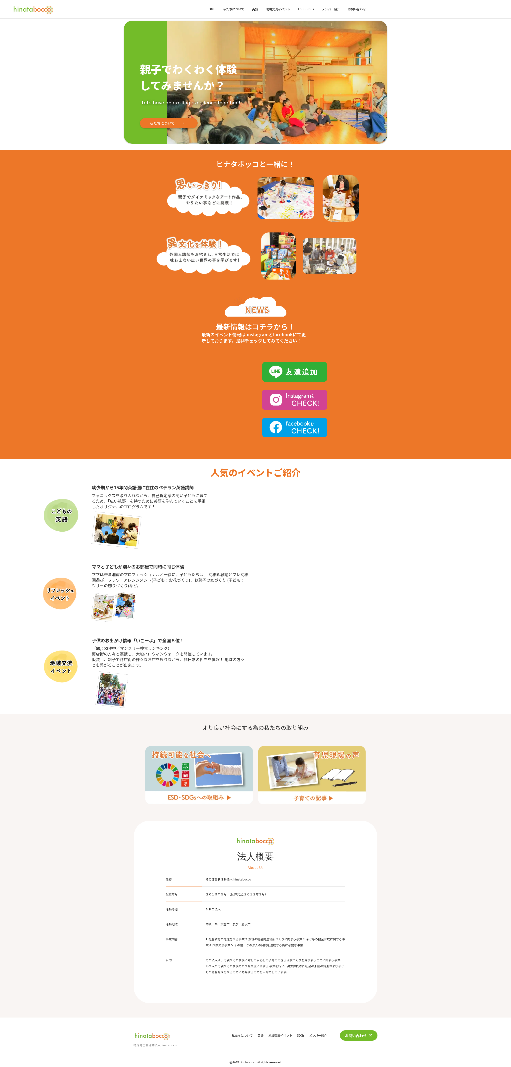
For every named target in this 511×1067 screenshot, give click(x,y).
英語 (255, 9)
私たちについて (233, 9)
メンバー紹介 (331, 9)
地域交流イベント (278, 9)
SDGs (300, 1035)
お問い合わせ (357, 9)
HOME (211, 9)
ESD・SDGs (306, 9)
